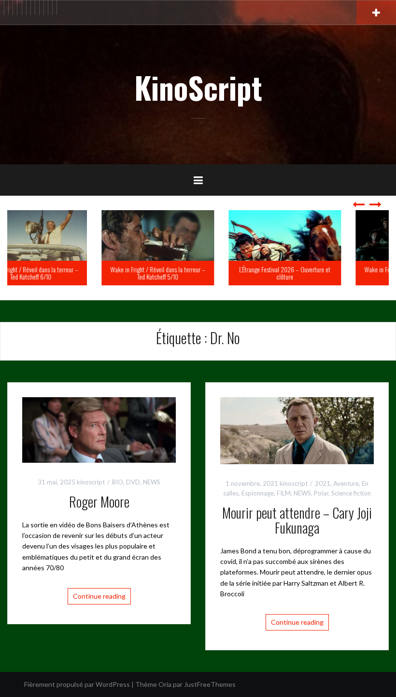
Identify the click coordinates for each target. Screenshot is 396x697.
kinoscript (91, 482)
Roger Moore (99, 501)
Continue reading (99, 596)
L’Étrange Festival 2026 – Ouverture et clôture (200, 272)
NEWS (151, 482)
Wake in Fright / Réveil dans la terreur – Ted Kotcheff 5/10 (73, 272)
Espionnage (257, 493)
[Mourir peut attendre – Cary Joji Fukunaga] (297, 430)
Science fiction (351, 493)
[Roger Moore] (99, 429)
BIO (117, 482)
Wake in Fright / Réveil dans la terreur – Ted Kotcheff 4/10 (327, 272)
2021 (322, 483)
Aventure (346, 483)
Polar (321, 493)
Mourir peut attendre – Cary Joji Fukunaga (297, 520)
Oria (164, 684)
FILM (284, 493)
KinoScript (198, 87)
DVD (133, 482)
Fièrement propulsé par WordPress (77, 684)
